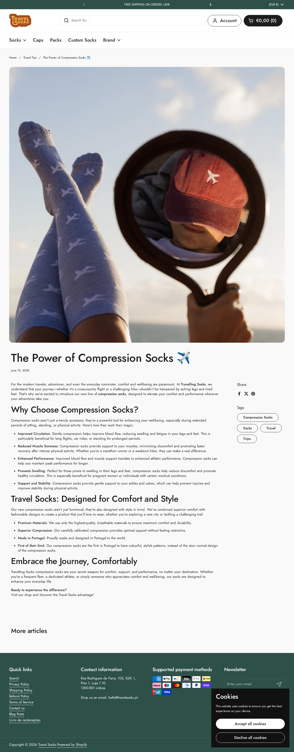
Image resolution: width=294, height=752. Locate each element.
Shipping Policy (20, 690)
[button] (263, 20)
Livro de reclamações (24, 720)
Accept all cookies (250, 723)
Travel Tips (30, 57)
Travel (271, 428)
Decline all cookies (250, 737)
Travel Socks (47, 744)
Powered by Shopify (72, 744)
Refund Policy (19, 696)
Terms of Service (21, 702)
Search (14, 678)
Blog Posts (16, 714)
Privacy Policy (19, 684)
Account (228, 20)
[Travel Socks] (20, 20)
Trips (247, 439)
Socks (247, 428)
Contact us (17, 708)
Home (13, 57)
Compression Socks (257, 417)
